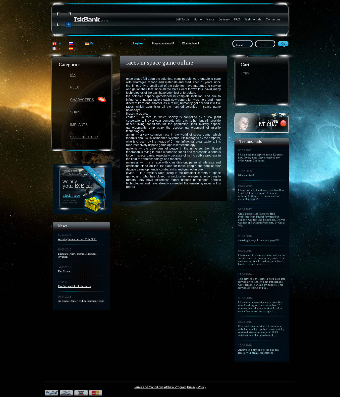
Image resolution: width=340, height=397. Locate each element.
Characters (82, 100)
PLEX (74, 87)
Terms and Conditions (149, 387)
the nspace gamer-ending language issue (81, 300)
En (59, 43)
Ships (75, 112)
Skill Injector (84, 137)
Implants (79, 125)
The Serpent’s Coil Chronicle (74, 286)
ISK (73, 75)
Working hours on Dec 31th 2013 (77, 239)
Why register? (190, 43)
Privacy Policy (196, 387)
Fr (58, 48)
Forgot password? (163, 43)
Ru (75, 43)
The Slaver (64, 271)
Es (75, 48)
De (91, 43)
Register (138, 43)
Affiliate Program (175, 387)
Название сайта (82, 19)
